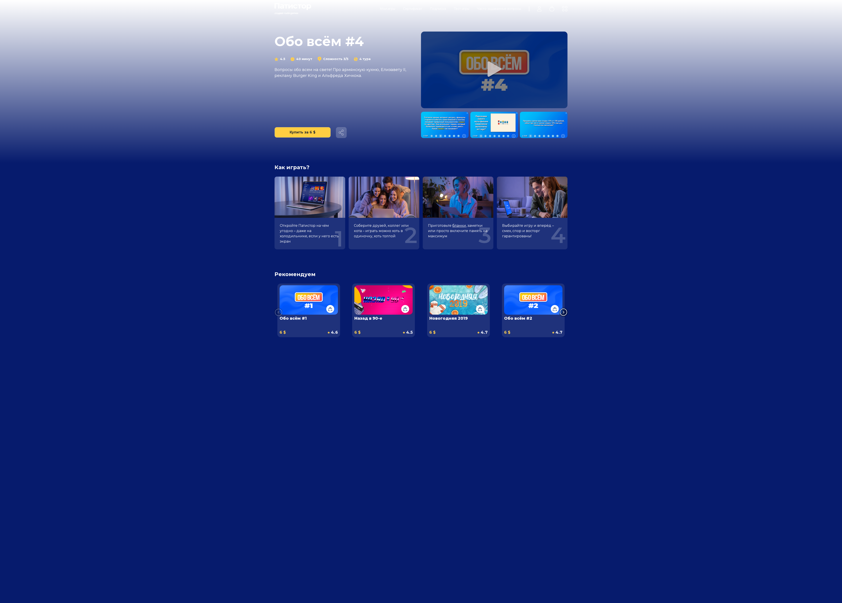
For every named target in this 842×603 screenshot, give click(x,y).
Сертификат (412, 9)
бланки (459, 225)
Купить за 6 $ (303, 132)
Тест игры (461, 9)
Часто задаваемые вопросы (499, 9)
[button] (563, 312)
